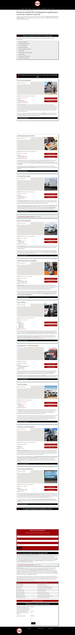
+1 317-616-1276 (24, 193)
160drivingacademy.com (24, 158)
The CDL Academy (22, 54)
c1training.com (22, 198)
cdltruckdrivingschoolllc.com (24, 102)
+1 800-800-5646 (24, 401)
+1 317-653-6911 (24, 278)
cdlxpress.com (22, 448)
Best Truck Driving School (23, 47)
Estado (18, 539)
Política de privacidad (41, 628)
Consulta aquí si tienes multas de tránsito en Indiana (25, 216)
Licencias (33, 8)
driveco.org (22, 491)
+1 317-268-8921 (24, 363)
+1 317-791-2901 (24, 319)
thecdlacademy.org (23, 407)
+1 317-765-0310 (24, 97)
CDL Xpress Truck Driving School (24, 56)
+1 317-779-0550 (24, 486)
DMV (49, 8)
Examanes (38, 8)
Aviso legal (29, 628)
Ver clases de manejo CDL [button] (23, 255)
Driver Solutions (21, 50)
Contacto (52, 8)
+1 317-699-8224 (24, 153)
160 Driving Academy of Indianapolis (25, 49)
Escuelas (22, 8)
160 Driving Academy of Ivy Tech (24, 43)
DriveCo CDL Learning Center (24, 57)
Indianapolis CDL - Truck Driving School (25, 52)
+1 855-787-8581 (24, 444)
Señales (26, 8)
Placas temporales (43, 8)
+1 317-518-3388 (24, 238)
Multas (30, 8)
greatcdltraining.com (23, 328)
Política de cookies (50, 628)
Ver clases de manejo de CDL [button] (24, 118)
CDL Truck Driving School (23, 41)
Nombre (18, 534)
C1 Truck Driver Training (23, 45)
